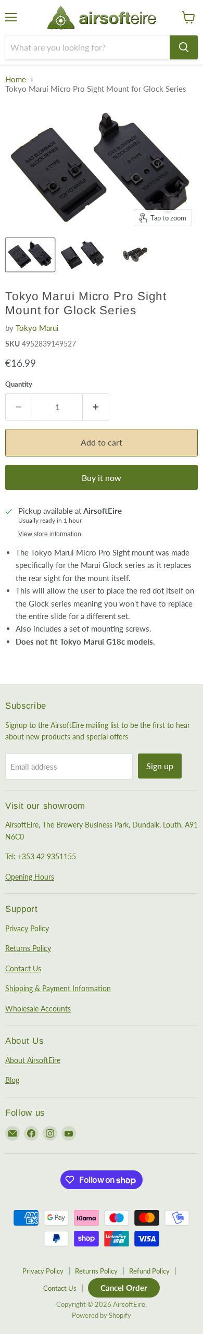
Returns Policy (28, 948)
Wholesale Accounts (38, 1008)
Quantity (18, 384)
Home (15, 79)
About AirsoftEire (32, 1060)
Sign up (159, 766)
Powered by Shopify (101, 1315)
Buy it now (101, 478)
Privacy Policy (27, 928)
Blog (12, 1080)
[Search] (184, 47)
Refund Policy (149, 1271)
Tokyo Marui (37, 327)
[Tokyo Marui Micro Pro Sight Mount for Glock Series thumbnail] (30, 254)
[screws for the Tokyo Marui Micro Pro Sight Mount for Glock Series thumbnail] (134, 254)
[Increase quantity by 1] (96, 407)
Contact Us (23, 968)
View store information (49, 534)
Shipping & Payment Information (58, 988)
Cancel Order (123, 1287)
